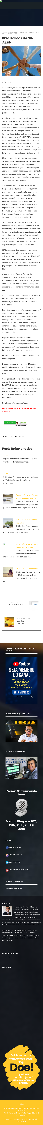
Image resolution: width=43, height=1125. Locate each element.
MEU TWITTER (14, 862)
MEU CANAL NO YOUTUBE (19, 870)
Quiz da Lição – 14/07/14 (23, 621)
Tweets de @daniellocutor (10, 957)
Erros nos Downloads (15, 603)
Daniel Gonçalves (20, 32)
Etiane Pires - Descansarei (27, 569)
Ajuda (5, 456)
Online (14, 889)
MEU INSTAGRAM (15, 855)
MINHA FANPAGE (15, 847)
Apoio (16, 34)
